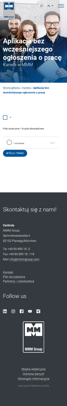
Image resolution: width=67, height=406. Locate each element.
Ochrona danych (33, 374)
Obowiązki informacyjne (33, 379)
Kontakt (8, 272)
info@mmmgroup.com (24, 259)
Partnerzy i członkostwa (18, 281)
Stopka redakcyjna (33, 369)
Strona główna (11, 88)
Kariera (26, 88)
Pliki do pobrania (14, 277)
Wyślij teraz (15, 153)
